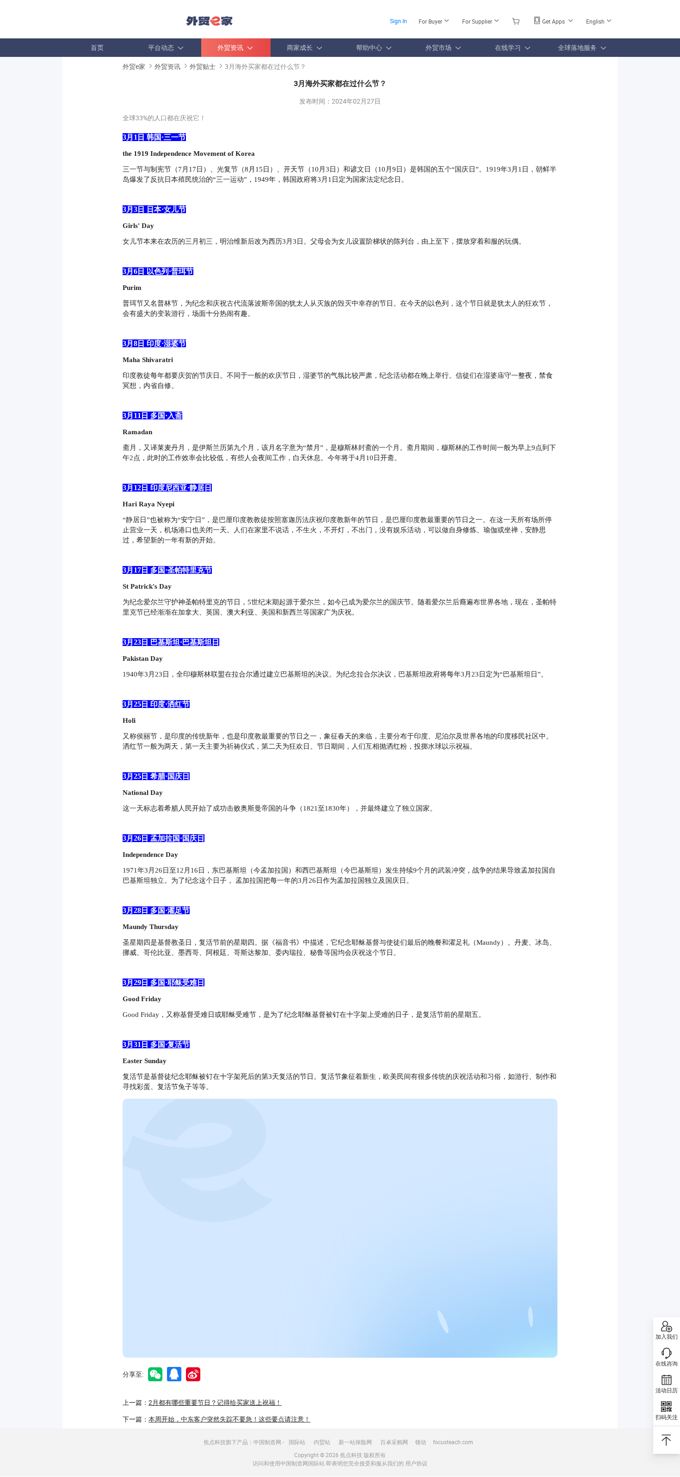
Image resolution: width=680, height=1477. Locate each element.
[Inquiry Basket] (517, 21)
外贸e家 (209, 21)
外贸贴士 (203, 66)
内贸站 (322, 1442)
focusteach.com (453, 1442)
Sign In (398, 21)
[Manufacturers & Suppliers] (121, 18)
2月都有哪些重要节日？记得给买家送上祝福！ (215, 1402)
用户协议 (416, 1463)
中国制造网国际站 (302, 1463)
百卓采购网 (394, 1442)
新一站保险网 (355, 1442)
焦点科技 (351, 1455)
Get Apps (553, 21)
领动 (420, 1442)
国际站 (297, 1442)
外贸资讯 (167, 66)
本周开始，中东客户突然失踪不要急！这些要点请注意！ (229, 1419)
